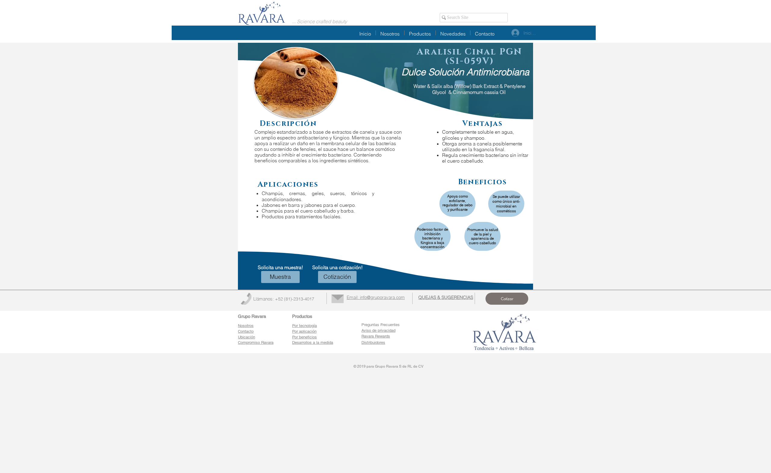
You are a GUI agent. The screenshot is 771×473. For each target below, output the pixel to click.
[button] (280, 277)
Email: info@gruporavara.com (376, 297)
